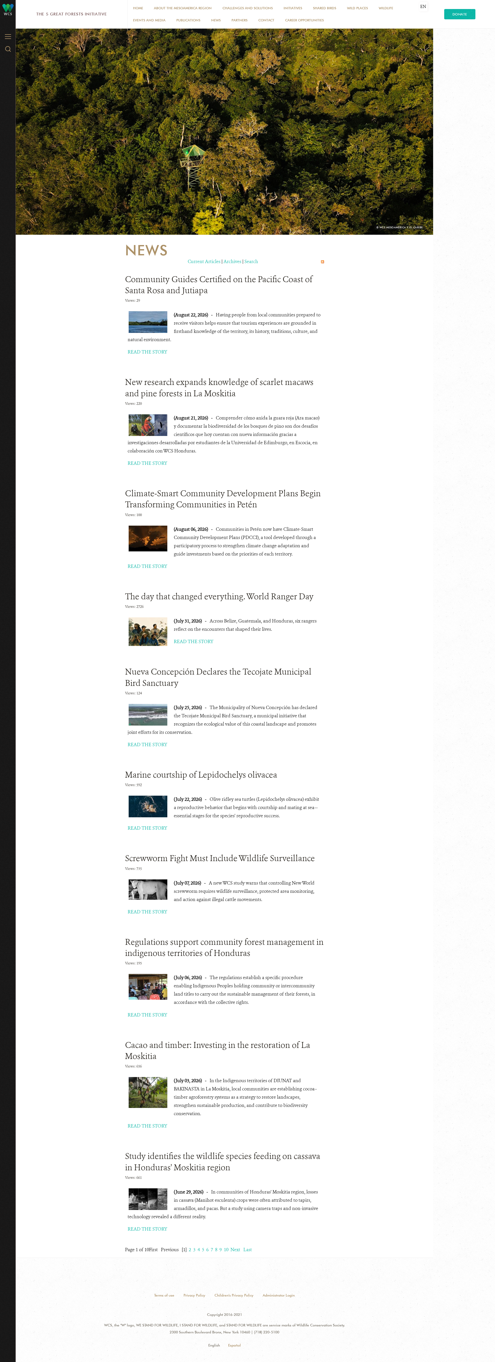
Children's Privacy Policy (233, 1295)
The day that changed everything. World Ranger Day (219, 596)
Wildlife (386, 8)
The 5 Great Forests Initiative (71, 14)
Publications (188, 20)
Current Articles (204, 261)
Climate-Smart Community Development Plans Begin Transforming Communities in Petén (223, 499)
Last (247, 1250)
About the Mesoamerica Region (183, 8)
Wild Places (357, 8)
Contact (266, 20)
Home (138, 8)
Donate (459, 14)
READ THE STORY (147, 352)
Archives (232, 261)
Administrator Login (279, 1295)
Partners (240, 20)
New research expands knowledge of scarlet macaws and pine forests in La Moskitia (219, 388)
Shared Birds (324, 8)
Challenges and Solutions (247, 8)
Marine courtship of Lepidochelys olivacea (201, 774)
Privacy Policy (194, 1295)
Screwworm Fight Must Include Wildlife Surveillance (220, 858)
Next (235, 1250)
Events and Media (149, 20)
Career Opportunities (304, 20)
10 (226, 1250)
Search (251, 261)
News (216, 20)
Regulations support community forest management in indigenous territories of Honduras (224, 948)
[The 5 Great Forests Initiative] (8, 7)
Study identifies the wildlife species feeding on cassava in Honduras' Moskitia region (222, 1162)
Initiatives (293, 8)
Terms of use (164, 1295)
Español (234, 1345)
